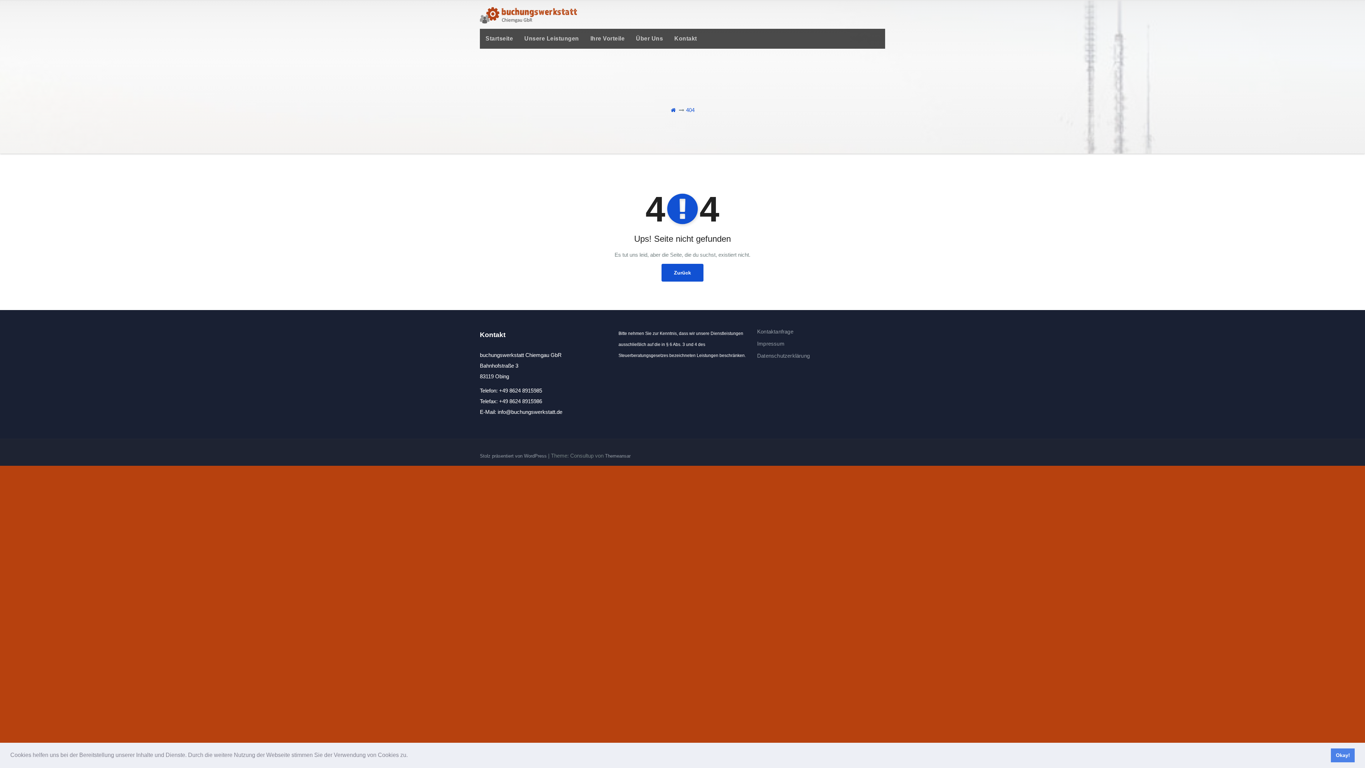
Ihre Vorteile (607, 39)
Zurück (682, 273)
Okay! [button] (1343, 755)
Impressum (771, 344)
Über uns (649, 39)
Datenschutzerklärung (783, 356)
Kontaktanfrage (775, 332)
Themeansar (618, 456)
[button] (410, 756)
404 (690, 110)
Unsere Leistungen (551, 39)
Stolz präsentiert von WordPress (514, 456)
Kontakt (685, 39)
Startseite (499, 39)
